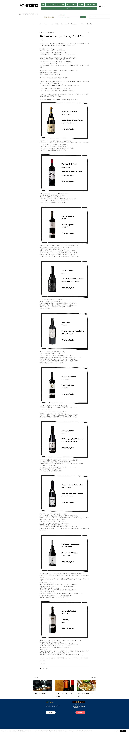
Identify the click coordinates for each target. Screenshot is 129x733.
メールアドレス (61, 15)
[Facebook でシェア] (40, 668)
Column (45, 23)
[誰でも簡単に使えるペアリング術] (86, 685)
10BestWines (60, 658)
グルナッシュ (83, 658)
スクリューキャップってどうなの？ (64, 695)
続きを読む (89, 23)
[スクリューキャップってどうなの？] (64, 685)
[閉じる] (127, 731)
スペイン (52, 658)
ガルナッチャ (76, 658)
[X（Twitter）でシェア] (43, 668)
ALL (34, 23)
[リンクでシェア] (47, 668)
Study (51, 23)
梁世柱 (42, 658)
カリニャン (43, 660)
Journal (39, 23)
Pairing (57, 23)
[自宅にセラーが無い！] (42, 685)
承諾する (123, 731)
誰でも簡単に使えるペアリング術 (86, 695)
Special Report (65, 23)
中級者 (47, 658)
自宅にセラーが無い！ (41, 693)
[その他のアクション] (88, 32)
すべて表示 (93, 677)
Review (82, 23)
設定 (117, 731)
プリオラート (68, 658)
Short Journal (74, 23)
